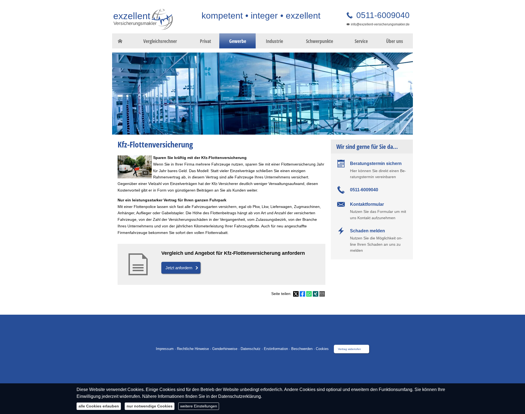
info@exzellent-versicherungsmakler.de (380, 24)
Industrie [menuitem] (274, 41)
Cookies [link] (322, 349)
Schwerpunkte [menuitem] (319, 41)
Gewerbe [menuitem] (237, 41)
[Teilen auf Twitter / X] (296, 294)
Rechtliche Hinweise (193, 349)
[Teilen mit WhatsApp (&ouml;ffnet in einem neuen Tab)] (309, 294)
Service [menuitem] (361, 41)
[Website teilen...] (322, 294)
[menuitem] (120, 41)
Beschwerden (302, 349)
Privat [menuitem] (205, 41)
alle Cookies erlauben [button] (98, 406)
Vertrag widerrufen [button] (349, 349)
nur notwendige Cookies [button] (150, 406)
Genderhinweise (224, 349)
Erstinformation (276, 349)
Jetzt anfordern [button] (178, 267)
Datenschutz (251, 349)
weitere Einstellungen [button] (198, 406)
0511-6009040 (382, 15)
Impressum (165, 349)
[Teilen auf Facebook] (302, 294)
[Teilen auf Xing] (315, 294)
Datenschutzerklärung (239, 396)
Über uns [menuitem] (394, 41)
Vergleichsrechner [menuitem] (160, 41)
